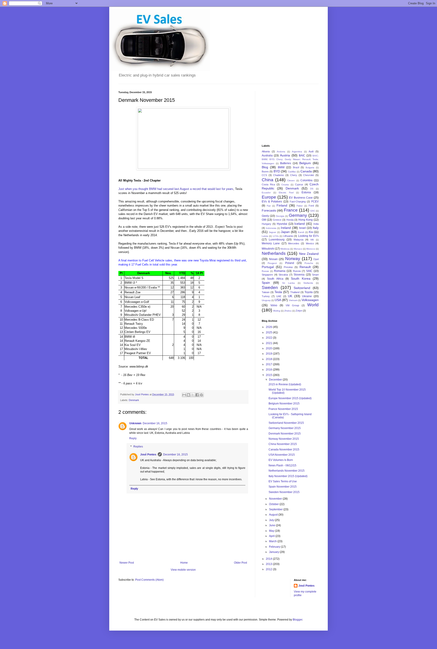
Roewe (265, 271)
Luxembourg (277, 239)
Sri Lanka (288, 283)
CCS (264, 175)
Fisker (300, 205)
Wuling (276, 310)
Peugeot (272, 263)
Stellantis (308, 283)
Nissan (273, 259)
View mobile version (183, 569)
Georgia (280, 216)
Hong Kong (305, 219)
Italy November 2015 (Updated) (288, 476)
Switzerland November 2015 (286, 422)
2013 (269, 564)
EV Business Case (301, 197)
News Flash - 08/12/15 (282, 465)
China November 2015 (283, 444)
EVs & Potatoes (272, 201)
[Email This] (184, 395)
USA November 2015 (282, 454)
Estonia (306, 192)
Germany (298, 215)
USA (278, 300)
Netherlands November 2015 (287, 470)
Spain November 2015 (283, 486)
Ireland (286, 228)
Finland (282, 205)
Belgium (305, 163)
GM (264, 219)
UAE (278, 296)
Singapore (267, 274)
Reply (133, 438)
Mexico (310, 243)
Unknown (135, 423)
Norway (292, 258)
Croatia (285, 184)
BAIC (302, 155)
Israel (302, 228)
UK (290, 296)
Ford (311, 205)
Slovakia (283, 274)
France (291, 210)
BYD (277, 171)
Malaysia (298, 239)
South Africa (275, 278)
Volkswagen (310, 300)
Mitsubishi (268, 248)
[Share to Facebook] (197, 395)
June (272, 525)
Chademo (278, 175)
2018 (269, 359)
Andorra (281, 151)
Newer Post (126, 562)
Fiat (269, 205)
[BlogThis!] (188, 395)
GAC (312, 211)
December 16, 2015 (155, 423)
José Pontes (148, 454)
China (267, 179)
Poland (289, 263)
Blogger (297, 619)
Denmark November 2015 (285, 433)
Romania (279, 271)
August (273, 514)
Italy (316, 228)
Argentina (297, 151)
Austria (285, 155)
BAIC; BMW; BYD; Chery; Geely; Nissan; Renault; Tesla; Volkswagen (290, 159)
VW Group (292, 305)
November (276, 498)
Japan (285, 232)
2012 (269, 569)
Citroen (291, 180)
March (273, 541)
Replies (138, 446)
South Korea (300, 278)
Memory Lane (271, 243)
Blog (265, 167)
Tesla (278, 292)
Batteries (285, 163)
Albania (266, 151)
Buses (265, 171)
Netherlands (274, 253)
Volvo (273, 305)
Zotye (299, 310)
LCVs (276, 236)
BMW (281, 167)
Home (184, 562)
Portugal (268, 267)
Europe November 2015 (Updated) (290, 398)
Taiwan (265, 292)
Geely (265, 215)
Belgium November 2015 (284, 403)
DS (311, 188)
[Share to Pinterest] (201, 395)
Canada (306, 171)
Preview (288, 267)
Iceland (299, 223)
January (274, 552)
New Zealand (309, 254)
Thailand (295, 292)
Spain (266, 282)
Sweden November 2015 (284, 492)
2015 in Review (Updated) (285, 384)
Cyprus (299, 184)
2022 (269, 337)
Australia (267, 155)
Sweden (270, 287)
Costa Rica (268, 184)
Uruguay (266, 300)
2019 (269, 353)
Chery (293, 175)
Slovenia (299, 274)
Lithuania (288, 236)
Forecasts (269, 210)
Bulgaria (310, 167)
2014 (269, 558)
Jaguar (272, 232)
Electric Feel (286, 192)
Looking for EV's (308, 236)
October (274, 504)
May (272, 530)
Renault (305, 267)
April (272, 536)
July (272, 520)
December (276, 379)
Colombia (306, 180)
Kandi (301, 232)
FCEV (315, 201)
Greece (277, 219)
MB (312, 239)
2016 (269, 369)
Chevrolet (308, 175)
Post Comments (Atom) (149, 579)
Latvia (265, 236)
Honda (290, 219)
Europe (269, 197)
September (276, 509)
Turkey (266, 296)
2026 (269, 327)
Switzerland (302, 288)
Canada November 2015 (284, 449)
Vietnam (293, 300)
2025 (269, 332)
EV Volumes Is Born (281, 460)
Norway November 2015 (284, 438)
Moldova (285, 249)
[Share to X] (193, 395)
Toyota (309, 292)
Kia (311, 232)
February (275, 546)
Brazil (296, 167)
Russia (297, 271)
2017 (269, 364)
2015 (269, 375)
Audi (311, 151)
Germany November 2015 (285, 428)
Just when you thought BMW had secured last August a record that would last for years (175, 189)
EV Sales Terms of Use (283, 481)
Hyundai (282, 223)
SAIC (309, 271)
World (313, 304)
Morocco (310, 249)
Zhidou (288, 310)
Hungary (266, 223)
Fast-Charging (298, 201)
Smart (315, 274)
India (316, 223)
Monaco (298, 249)
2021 (269, 343)
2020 (269, 348)
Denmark (134, 400)
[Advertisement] (284, 113)
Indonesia (271, 228)
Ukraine (307, 296)
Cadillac (292, 171)
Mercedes (293, 243)
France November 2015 (283, 409)
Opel (316, 259)
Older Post (240, 562)
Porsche (309, 263)
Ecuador (266, 192)
